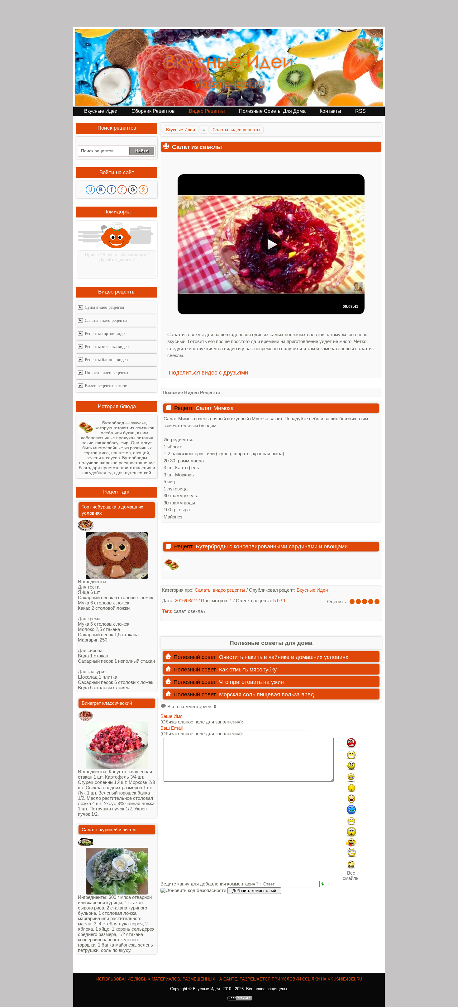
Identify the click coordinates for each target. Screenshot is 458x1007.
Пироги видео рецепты (106, 372)
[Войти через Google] (132, 189)
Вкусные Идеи (180, 129)
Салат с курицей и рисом (109, 829)
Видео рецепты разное (106, 386)
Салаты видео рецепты (236, 129)
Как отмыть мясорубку (248, 669)
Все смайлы (351, 875)
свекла (195, 611)
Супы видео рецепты (104, 307)
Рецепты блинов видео (106, 359)
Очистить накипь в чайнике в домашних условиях (283, 657)
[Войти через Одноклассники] (143, 189)
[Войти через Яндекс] (122, 189)
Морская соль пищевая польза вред (266, 694)
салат (179, 611)
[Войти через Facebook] (111, 189)
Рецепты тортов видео (105, 333)
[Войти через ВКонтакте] (101, 189)
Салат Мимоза (215, 408)
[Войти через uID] (90, 189)
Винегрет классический (107, 703)
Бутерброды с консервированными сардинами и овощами (272, 546)
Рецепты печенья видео (107, 346)
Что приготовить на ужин (251, 682)
